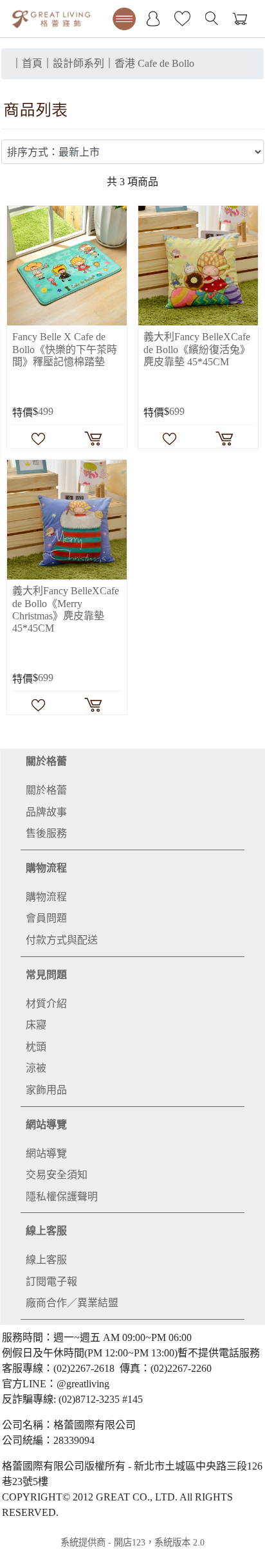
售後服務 (46, 833)
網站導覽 (46, 1124)
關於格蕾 (46, 761)
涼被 (36, 1067)
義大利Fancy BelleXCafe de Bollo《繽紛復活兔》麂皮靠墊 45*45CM (196, 349)
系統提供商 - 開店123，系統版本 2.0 (132, 1542)
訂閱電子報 (51, 1281)
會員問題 (46, 918)
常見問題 (46, 974)
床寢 (36, 1024)
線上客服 (46, 1230)
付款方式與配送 (62, 940)
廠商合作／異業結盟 (72, 1302)
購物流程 (46, 867)
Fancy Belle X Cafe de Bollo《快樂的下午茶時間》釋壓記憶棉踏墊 (64, 349)
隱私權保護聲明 (62, 1196)
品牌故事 (46, 812)
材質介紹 (46, 1003)
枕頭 (36, 1046)
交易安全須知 (56, 1174)
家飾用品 (46, 1089)
